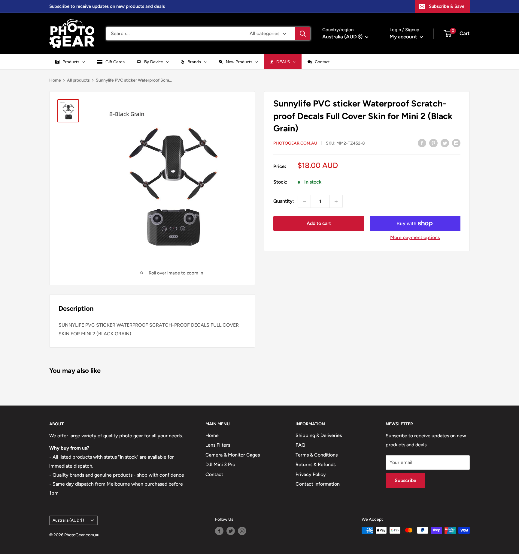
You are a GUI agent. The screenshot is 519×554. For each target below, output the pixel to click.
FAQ (300, 445)
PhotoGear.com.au (295, 143)
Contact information (318, 484)
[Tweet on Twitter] (445, 142)
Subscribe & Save (446, 6)
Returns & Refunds (315, 464)
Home (55, 80)
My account (404, 37)
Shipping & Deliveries (319, 435)
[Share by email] (456, 142)
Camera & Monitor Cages (232, 455)
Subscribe (405, 480)
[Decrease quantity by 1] (304, 201)
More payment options (415, 237)
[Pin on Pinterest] (433, 142)
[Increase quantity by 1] (336, 201)
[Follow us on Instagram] (242, 531)
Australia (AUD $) (68, 520)
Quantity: (283, 201)
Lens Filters (217, 445)
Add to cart (319, 223)
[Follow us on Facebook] (219, 531)
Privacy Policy (311, 474)
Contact (214, 474)
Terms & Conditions (317, 455)
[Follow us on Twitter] (230, 531)
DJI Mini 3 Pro (220, 464)
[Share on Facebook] (422, 142)
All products (78, 80)
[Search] (302, 33)
